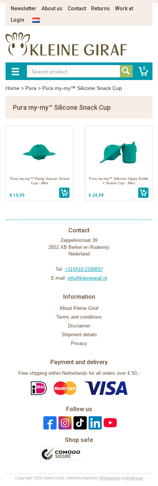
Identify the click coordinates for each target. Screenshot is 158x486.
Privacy (79, 343)
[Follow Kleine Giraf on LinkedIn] (94, 422)
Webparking (110, 478)
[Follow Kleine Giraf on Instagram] (64, 422)
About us (52, 8)
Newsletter (23, 8)
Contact (77, 8)
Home (12, 88)
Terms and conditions (79, 317)
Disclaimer (79, 326)
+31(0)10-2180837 (84, 269)
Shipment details (79, 334)
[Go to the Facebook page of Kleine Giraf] (49, 422)
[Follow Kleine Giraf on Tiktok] (79, 422)
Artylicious (134, 478)
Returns (100, 8)
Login (17, 20)
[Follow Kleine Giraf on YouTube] (109, 422)
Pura (30, 88)
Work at (124, 8)
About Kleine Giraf (79, 308)
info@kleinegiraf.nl (87, 278)
